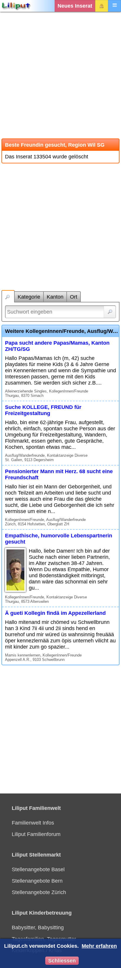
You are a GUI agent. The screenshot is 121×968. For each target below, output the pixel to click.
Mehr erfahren (99, 946)
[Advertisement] (60, 75)
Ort (73, 297)
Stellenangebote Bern (37, 881)
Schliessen (62, 961)
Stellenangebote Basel (38, 869)
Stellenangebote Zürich (39, 892)
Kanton (55, 297)
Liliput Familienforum (36, 834)
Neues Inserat (75, 6)
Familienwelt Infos (33, 823)
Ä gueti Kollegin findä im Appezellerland (55, 613)
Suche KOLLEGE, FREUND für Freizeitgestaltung (43, 410)
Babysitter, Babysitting (38, 927)
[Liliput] (16, 6)
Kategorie (29, 297)
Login (101, 6)
